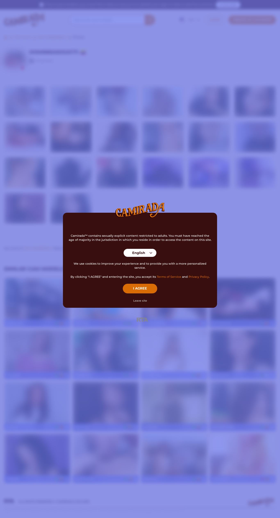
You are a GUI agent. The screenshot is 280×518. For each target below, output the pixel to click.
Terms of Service (169, 277)
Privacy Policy (199, 277)
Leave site (140, 300)
